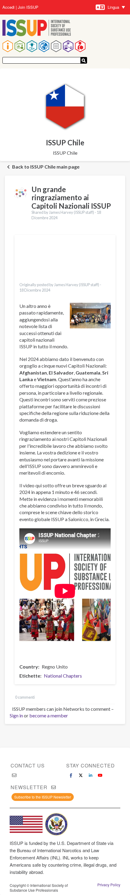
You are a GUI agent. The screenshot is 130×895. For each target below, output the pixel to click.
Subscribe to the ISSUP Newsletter (42, 796)
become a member (48, 715)
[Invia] (83, 60)
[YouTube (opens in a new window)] (100, 775)
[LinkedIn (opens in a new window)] (90, 775)
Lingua (113, 7)
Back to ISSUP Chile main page (46, 166)
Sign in (16, 715)
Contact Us (28, 765)
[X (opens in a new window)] (80, 775)
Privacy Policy (108, 884)
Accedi (8, 7)
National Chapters (63, 675)
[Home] (36, 28)
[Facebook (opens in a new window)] (71, 775)
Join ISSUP (28, 7)
